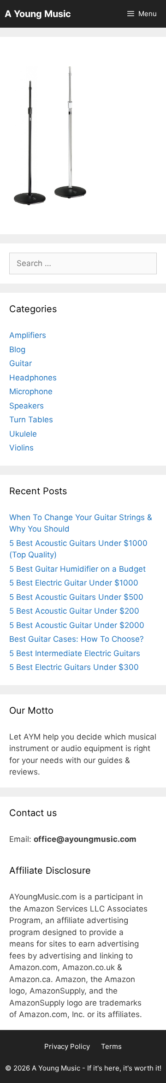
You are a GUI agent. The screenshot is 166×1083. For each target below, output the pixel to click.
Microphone (31, 391)
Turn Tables (31, 419)
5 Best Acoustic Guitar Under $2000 (76, 625)
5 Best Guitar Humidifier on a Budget (77, 569)
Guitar (20, 363)
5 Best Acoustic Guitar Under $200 (74, 610)
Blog (17, 349)
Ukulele (23, 433)
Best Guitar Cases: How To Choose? (76, 639)
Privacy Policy (67, 1046)
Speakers (26, 405)
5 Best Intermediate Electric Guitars (74, 653)
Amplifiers (27, 335)
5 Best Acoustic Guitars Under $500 (76, 597)
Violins (21, 447)
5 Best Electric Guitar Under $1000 (73, 582)
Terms (111, 1046)
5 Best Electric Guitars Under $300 (74, 667)
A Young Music (38, 13)
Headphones (33, 377)
